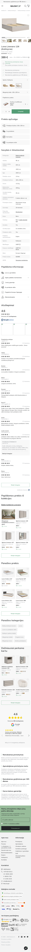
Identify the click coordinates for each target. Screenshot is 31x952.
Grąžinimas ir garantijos (22, 851)
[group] (7, 329)
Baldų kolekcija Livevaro (20, 156)
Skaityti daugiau (7, 453)
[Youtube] (25, 937)
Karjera (3, 855)
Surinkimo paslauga (21, 848)
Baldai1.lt (3, 10)
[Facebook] (19, 937)
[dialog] (16, 63)
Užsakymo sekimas (21, 846)
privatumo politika (14, 823)
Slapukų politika (5, 942)
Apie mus (3, 841)
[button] (15, 1)
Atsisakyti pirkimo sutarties (20, 856)
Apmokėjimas (19, 844)
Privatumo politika (6, 939)
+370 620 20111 (7, 871)
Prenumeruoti (15, 828)
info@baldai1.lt (7, 881)
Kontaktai (4, 860)
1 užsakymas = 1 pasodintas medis (6, 847)
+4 (12, 547)
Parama (3, 844)
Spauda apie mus (6, 850)
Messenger (6, 883)
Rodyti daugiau (15, 485)
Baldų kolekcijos (12, 10)
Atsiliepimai (4, 857)
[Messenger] (26, 948)
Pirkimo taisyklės (6, 945)
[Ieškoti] (25, 6)
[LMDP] (19, 244)
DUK (17, 853)
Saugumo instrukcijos (22, 260)
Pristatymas (19, 841)
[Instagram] (22, 937)
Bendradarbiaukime (6, 852)
